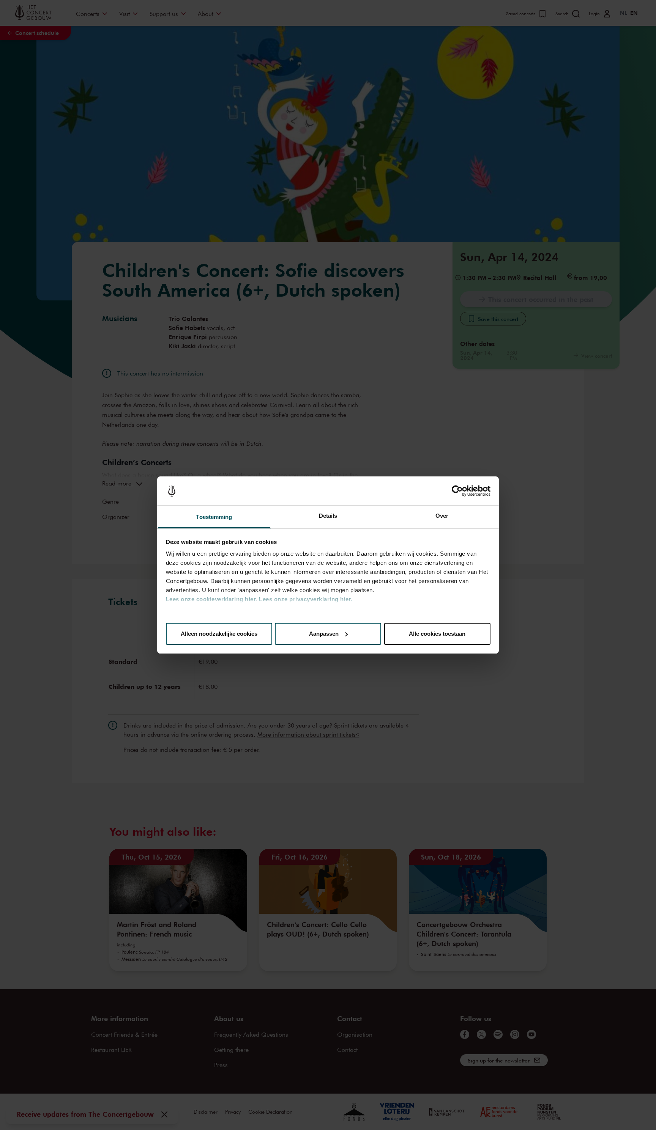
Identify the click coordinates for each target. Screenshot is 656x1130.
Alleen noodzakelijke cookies (219, 633)
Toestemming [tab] (214, 517)
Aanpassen (324, 633)
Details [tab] (328, 515)
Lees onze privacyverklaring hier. (306, 599)
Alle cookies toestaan (437, 633)
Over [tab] (441, 515)
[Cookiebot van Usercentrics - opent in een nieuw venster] (457, 491)
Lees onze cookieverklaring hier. (211, 599)
